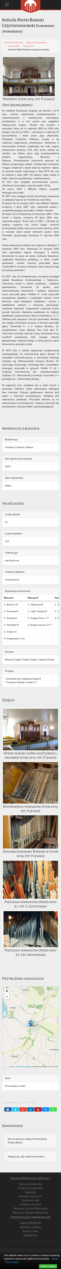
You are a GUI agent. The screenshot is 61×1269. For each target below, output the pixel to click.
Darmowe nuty (30, 1200)
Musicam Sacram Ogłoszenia (30, 1212)
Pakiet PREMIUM (30, 1223)
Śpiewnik (30, 1192)
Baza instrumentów (30, 1184)
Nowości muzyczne (30, 1196)
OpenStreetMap (23, 1066)
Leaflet (11, 1066)
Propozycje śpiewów (30, 1188)
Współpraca (30, 1235)
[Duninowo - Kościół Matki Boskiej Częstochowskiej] (30, 1023)
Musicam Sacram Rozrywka (30, 1208)
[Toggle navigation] (7, 4)
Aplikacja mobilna (30, 1227)
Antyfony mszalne (30, 1204)
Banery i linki (30, 1231)
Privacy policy (12, 1262)
